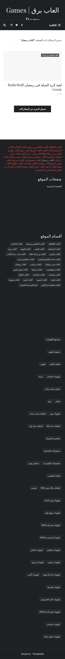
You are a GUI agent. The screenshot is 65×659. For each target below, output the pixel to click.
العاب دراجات (35, 264)
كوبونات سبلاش (53, 550)
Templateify (38, 654)
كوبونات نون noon (52, 500)
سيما (41, 376)
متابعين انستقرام (53, 438)
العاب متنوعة (26, 166)
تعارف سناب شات (52, 389)
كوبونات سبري (38, 562)
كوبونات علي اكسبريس (50, 599)
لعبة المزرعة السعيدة (45, 169)
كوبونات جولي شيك (52, 636)
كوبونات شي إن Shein (51, 525)
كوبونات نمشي (54, 562)
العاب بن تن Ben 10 (52, 153)
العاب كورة (38, 166)
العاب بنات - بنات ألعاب (31, 153)
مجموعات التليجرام (52, 450)
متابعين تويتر (33, 463)
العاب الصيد (47, 150)
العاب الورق (36, 150)
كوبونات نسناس (53, 624)
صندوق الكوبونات (53, 339)
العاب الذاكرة (19, 147)
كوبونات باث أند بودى (51, 574)
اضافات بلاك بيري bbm (50, 488)
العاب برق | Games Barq (32, 14)
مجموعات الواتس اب (51, 463)
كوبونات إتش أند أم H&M (50, 611)
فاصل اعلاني (55, 364)
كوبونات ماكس (37, 550)
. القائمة (53, 25)
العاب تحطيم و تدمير (36, 156)
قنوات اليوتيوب (54, 475)
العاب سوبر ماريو (21, 269)
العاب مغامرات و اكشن (50, 285)
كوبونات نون (55, 413)
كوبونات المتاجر (53, 376)
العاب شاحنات (30, 163)
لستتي (34, 488)
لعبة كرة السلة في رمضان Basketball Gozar (35, 87)
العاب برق (25, 150)
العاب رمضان (20, 264)
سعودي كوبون (54, 351)
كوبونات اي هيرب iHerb (50, 537)
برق (49, 401)
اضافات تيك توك (36, 426)
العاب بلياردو (14, 150)
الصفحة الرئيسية (54, 186)
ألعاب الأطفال (55, 147)
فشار (58, 401)
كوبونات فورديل (53, 587)
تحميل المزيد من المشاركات (32, 108)
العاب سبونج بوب (32, 160)
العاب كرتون (50, 166)
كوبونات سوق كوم (52, 512)
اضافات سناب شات (38, 413)
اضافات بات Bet (53, 426)
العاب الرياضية (54, 249)
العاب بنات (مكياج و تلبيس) (49, 259)
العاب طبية (55, 280)
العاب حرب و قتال (17, 156)
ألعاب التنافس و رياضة (37, 147)
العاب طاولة (17, 163)
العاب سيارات (43, 163)
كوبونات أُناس (33, 574)
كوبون (43, 364)
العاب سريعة (17, 160)
